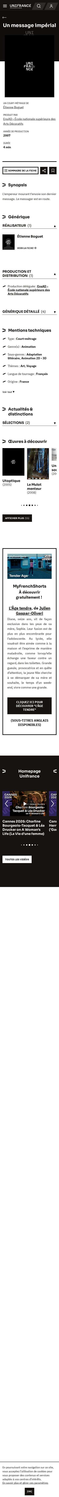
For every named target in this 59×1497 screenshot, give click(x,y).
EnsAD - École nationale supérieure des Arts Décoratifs (29, 290)
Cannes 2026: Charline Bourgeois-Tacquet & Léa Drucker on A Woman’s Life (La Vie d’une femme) (23, 827)
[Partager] (44, 170)
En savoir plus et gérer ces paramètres (25, 1482)
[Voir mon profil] (51, 6)
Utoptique (11, 481)
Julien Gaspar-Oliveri (33, 610)
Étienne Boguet (13, 107)
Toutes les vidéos (17, 859)
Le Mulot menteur (34, 487)
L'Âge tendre (20, 608)
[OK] (29, 1491)
